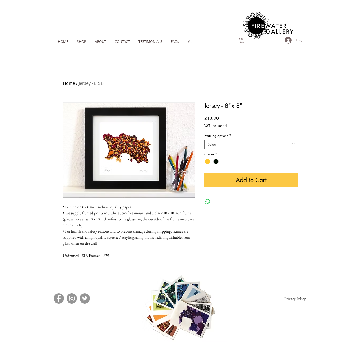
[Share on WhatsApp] (208, 201)
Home (69, 83)
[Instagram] (72, 298)
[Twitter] (85, 298)
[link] (242, 40)
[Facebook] (59, 298)
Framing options (217, 135)
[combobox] (251, 144)
